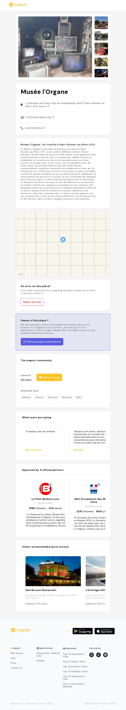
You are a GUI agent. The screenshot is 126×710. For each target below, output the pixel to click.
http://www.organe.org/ (38, 117)
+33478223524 (34, 128)
